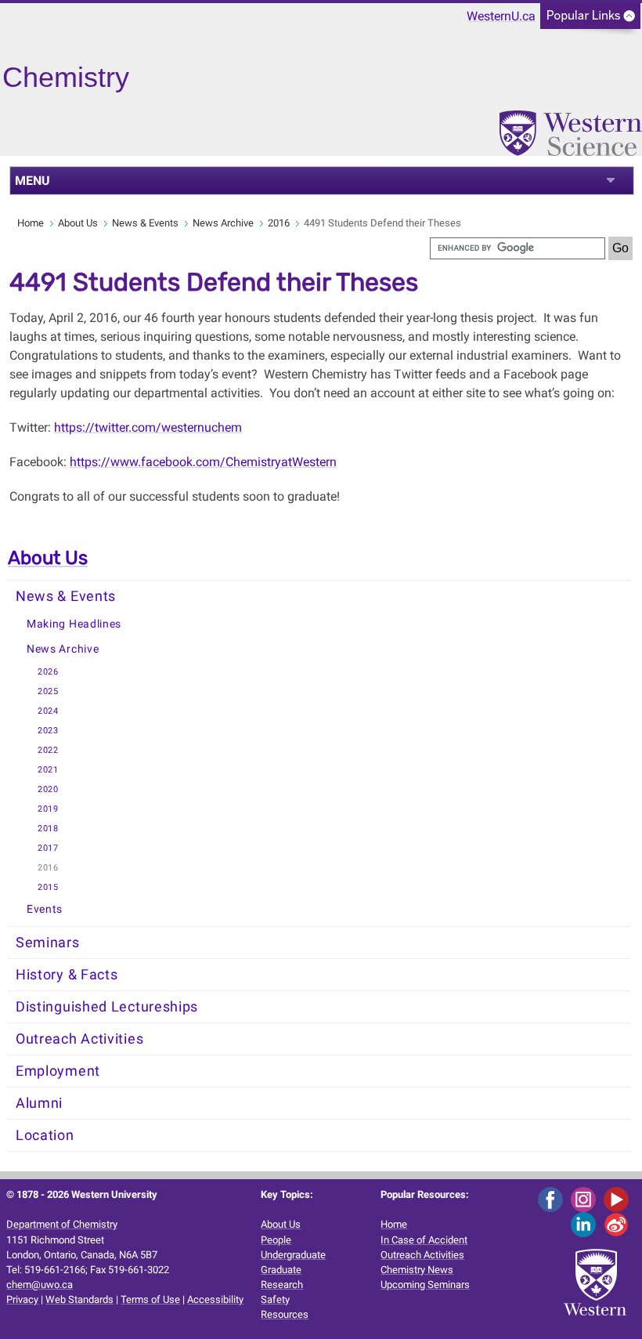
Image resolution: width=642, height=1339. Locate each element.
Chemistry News (417, 1270)
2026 (48, 672)
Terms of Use (150, 1299)
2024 (48, 711)
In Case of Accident (424, 1240)
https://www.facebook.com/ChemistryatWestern (203, 461)
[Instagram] (586, 1198)
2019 (48, 809)
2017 (48, 848)
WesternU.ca (501, 16)
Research (282, 1284)
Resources (284, 1314)
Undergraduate (293, 1255)
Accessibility (215, 1299)
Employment (58, 1071)
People (276, 1240)
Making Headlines (74, 624)
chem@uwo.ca (39, 1284)
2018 (48, 828)
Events (45, 909)
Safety (275, 1299)
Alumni (39, 1103)
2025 (48, 691)
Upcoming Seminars (425, 1284)
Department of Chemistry (61, 1224)
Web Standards (79, 1299)
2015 (48, 887)
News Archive (223, 223)
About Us (78, 223)
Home (30, 223)
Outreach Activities (79, 1039)
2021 (48, 770)
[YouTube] (619, 1198)
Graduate (281, 1270)
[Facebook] (553, 1198)
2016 (279, 223)
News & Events (145, 223)
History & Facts (67, 975)
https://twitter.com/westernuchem (148, 427)
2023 (48, 731)
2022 (48, 750)
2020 (48, 789)
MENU (32, 180)
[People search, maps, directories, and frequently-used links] (590, 20)
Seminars (48, 942)
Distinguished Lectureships (107, 1007)
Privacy (22, 1299)
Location (45, 1135)
